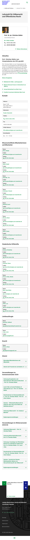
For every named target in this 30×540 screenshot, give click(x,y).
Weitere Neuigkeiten (7, 78)
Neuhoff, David (6, 204)
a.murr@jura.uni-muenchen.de (12, 294)
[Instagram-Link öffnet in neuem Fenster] (26, 483)
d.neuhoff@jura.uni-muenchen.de (12, 208)
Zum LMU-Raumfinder (9, 512)
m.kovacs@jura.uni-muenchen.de (13, 280)
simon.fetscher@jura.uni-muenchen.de (14, 267)
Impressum (5, 523)
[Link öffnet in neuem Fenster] (15, 489)
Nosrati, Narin (6, 217)
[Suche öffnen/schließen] (27, 2)
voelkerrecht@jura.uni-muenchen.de (13, 130)
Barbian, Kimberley (7, 250)
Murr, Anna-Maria (7, 290)
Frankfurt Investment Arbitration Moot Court (14, 92)
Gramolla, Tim (6, 177)
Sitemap (4, 517)
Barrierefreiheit (5, 526)
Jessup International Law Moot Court (13, 89)
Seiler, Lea (5, 303)
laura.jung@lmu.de (9, 335)
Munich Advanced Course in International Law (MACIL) (15, 85)
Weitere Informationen (22, 49)
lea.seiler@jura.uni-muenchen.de (12, 307)
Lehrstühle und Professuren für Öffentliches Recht (9, 8)
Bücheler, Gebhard (7, 322)
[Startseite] (4, 483)
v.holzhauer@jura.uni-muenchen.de (13, 194)
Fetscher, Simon (7, 263)
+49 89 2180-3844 (9, 185)
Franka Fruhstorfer (7, 113)
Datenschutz (5, 520)
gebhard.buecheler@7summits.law (13, 326)
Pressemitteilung (23, 73)
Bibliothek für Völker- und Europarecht (13, 81)
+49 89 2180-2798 (10, 42)
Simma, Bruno (6, 346)
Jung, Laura (6, 332)
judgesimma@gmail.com (11, 350)
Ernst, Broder (6, 150)
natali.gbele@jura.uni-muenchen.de (13, 167)
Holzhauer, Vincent (7, 191)
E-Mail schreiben (10, 40)
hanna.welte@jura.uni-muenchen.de (13, 235)
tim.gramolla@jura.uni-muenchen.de (13, 181)
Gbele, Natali (6, 164)
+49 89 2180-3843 (9, 158)
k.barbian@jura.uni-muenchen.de (12, 253)
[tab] (15, 361)
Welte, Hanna (6, 231)
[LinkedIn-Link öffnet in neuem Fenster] (26, 487)
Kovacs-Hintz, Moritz (8, 276)
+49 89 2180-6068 (9, 171)
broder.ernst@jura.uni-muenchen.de (13, 154)
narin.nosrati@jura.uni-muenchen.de (13, 221)
